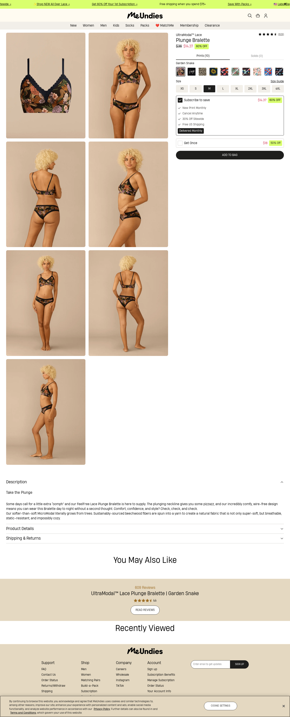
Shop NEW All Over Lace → (47, 4)
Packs (144, 25)
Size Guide (277, 81)
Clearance (212, 25)
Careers (121, 669)
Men (103, 25)
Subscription (89, 691)
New (73, 25)
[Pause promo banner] (285, 4)
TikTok (120, 685)
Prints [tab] (203, 55)
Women (88, 25)
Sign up (152, 669)
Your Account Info (159, 691)
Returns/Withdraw (53, 685)
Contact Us (48, 674)
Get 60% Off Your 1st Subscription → (108, 4)
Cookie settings (220, 706)
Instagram (122, 680)
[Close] (283, 706)
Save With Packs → (233, 4)
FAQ (43, 669)
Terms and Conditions (23, 712)
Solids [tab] (257, 56)
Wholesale (122, 674)
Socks (129, 25)
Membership (189, 25)
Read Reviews (145, 610)
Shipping (46, 691)
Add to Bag (230, 155)
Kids (116, 25)
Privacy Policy (102, 709)
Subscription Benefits (161, 674)
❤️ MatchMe (164, 25)
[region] (145, 706)
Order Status (49, 680)
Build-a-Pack (89, 685)
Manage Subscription (161, 680)
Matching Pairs (90, 680)
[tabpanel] (230, 68)
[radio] (230, 115)
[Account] (265, 15)
